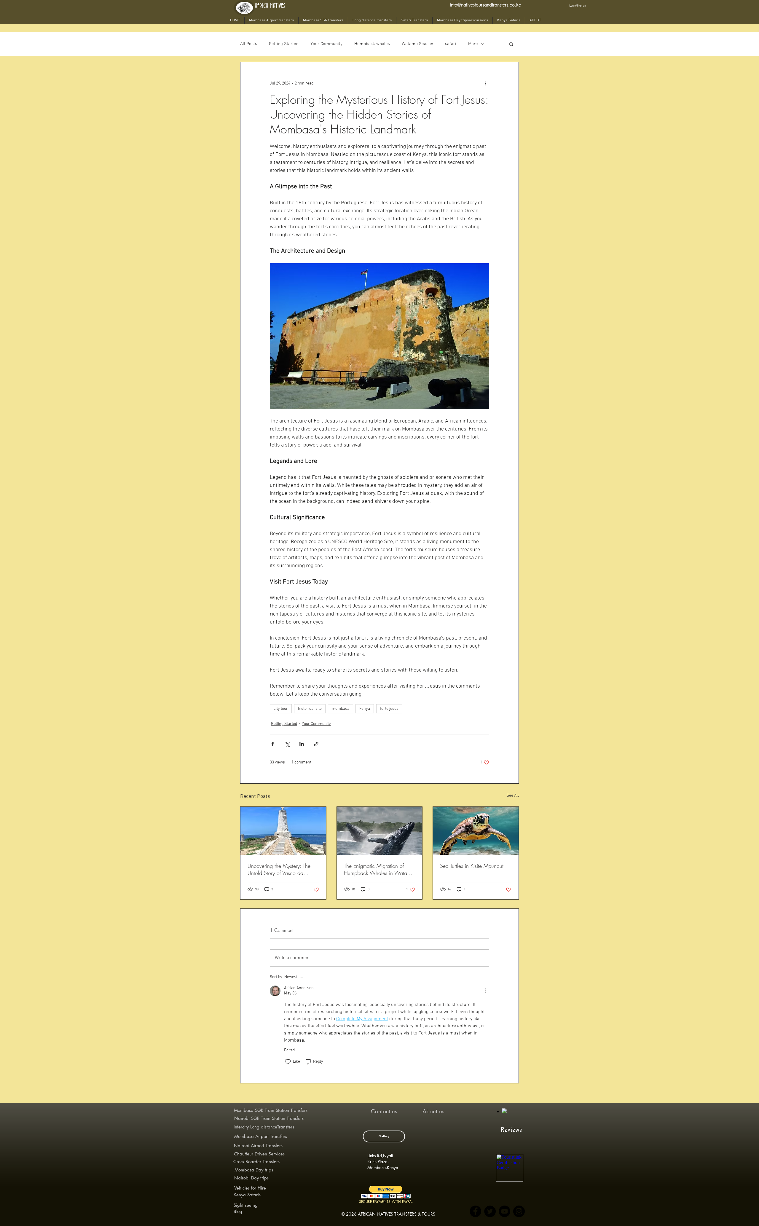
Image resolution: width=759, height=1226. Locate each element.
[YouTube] (504, 1211)
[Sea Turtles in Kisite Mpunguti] (476, 831)
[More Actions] (485, 990)
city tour (281, 708)
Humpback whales (372, 44)
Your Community (326, 44)
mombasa (340, 708)
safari (450, 44)
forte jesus (389, 708)
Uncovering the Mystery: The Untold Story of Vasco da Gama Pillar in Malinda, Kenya (283, 869)
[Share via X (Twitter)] (287, 744)
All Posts (248, 44)
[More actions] (485, 83)
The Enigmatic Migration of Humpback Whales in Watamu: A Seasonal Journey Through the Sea (379, 869)
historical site (310, 708)
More (473, 44)
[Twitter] (490, 1211)
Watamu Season (417, 44)
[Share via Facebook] (272, 744)
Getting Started (284, 44)
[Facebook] (475, 1211)
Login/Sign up (577, 6)
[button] (511, 44)
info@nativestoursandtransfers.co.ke (485, 5)
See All (513, 795)
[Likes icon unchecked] (288, 1061)
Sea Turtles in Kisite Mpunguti (472, 865)
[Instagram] (519, 1211)
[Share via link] (316, 744)
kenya (364, 708)
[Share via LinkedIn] (301, 744)
